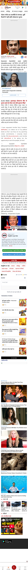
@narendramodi (13, 136)
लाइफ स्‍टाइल (5, 268)
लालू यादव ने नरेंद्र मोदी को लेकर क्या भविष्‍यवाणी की (14, 262)
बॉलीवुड (8, 11)
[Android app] (7, 541)
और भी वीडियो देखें (6, 516)
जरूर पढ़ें (5, 499)
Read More (7, 227)
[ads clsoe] (27, 562)
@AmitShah (7, 138)
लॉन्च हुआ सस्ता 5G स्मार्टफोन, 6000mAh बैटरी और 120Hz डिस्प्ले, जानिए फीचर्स (5, 509)
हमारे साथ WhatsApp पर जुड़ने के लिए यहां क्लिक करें (14, 250)
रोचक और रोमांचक (17, 271)
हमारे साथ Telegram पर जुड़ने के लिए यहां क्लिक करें (14, 254)
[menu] (2, 7)
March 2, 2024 (19, 146)
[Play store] (22, 7)
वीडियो (5, 513)
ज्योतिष (23, 266)
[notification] (25, 7)
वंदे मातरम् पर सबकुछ (17, 11)
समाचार (2, 11)
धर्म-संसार (11, 268)
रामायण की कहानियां (6, 271)
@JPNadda (4, 129)
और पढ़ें (10, 246)
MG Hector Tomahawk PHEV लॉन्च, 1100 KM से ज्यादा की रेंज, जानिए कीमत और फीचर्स (16, 509)
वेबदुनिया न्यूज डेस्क (10, 56)
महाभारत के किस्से (19, 268)
